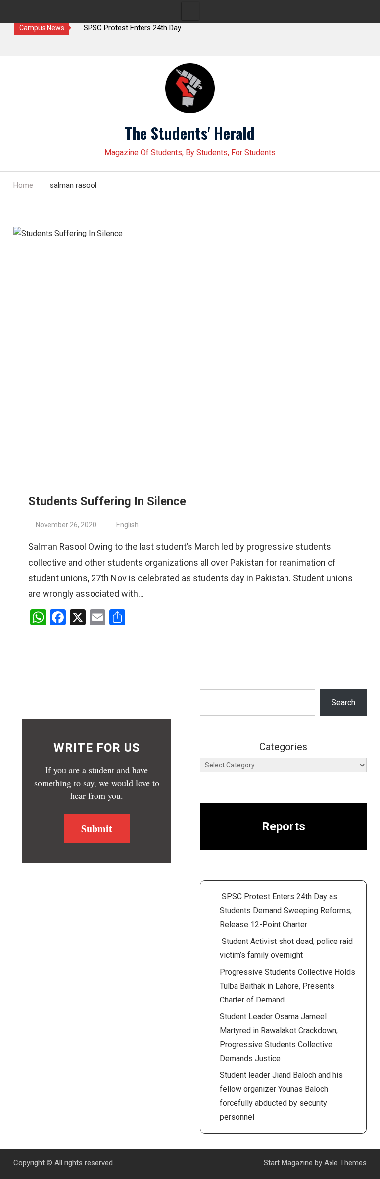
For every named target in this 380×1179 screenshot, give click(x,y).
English (127, 525)
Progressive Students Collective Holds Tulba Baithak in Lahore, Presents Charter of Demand (287, 985)
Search (343, 702)
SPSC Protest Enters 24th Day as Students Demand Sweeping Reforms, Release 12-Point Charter (286, 910)
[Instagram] (57, 46)
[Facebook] (40, 46)
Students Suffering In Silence (107, 501)
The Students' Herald (190, 132)
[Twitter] (23, 46)
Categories (283, 747)
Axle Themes (345, 1162)
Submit (96, 829)
